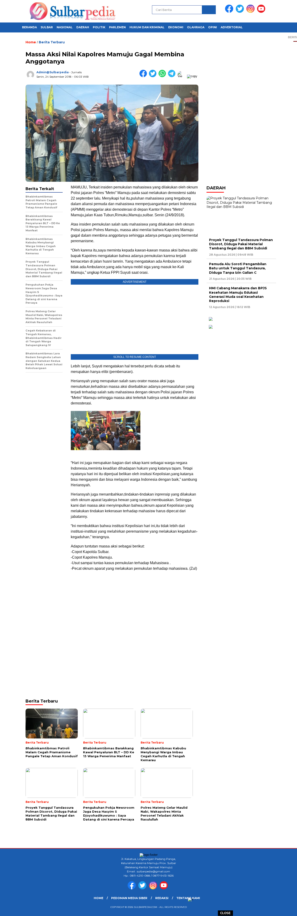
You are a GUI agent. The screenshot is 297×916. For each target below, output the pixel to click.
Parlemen (117, 27)
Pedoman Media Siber (129, 898)
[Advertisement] (134, 608)
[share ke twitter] (153, 76)
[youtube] (262, 11)
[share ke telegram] (173, 76)
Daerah (82, 27)
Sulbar (47, 27)
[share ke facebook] (144, 76)
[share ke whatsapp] (163, 76)
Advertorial (232, 27)
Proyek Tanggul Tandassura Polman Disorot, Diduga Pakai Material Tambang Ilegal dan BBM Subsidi (241, 244)
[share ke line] (182, 76)
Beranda (29, 27)
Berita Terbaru (52, 42)
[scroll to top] (284, 908)
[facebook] (230, 11)
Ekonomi (175, 27)
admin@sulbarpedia (52, 72)
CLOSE (225, 913)
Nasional (65, 27)
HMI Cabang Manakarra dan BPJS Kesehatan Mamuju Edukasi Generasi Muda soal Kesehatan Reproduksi (238, 294)
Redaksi (161, 898)
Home (98, 898)
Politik (99, 27)
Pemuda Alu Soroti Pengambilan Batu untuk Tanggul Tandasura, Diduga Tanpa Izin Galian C (237, 268)
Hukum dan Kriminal (147, 27)
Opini (212, 27)
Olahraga (195, 27)
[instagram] (251, 11)
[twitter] (240, 11)
